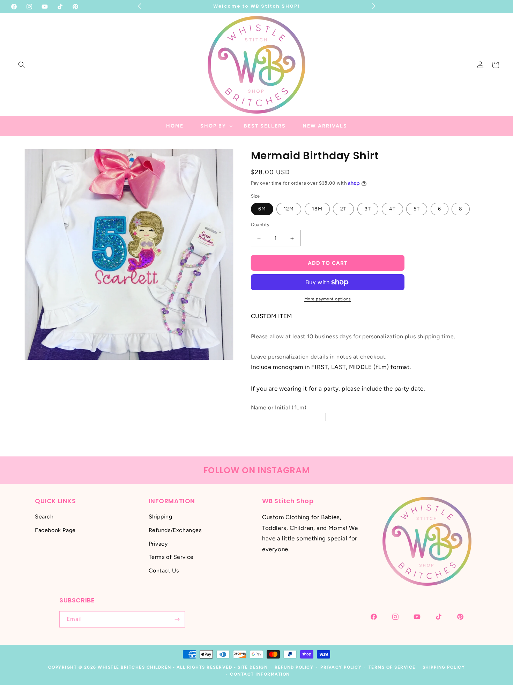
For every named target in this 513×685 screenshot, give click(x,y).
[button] (21, 64)
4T (392, 209)
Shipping (160, 516)
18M (317, 209)
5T (417, 209)
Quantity (260, 224)
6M (262, 209)
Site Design (253, 667)
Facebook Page (55, 530)
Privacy (158, 543)
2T (343, 209)
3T (368, 209)
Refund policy (294, 667)
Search (44, 516)
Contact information (260, 674)
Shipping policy (444, 667)
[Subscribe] (177, 619)
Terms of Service (171, 557)
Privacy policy (341, 667)
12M (289, 209)
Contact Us (164, 570)
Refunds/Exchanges (175, 530)
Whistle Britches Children (134, 667)
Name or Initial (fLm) (279, 407)
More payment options (327, 299)
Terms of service (392, 667)
